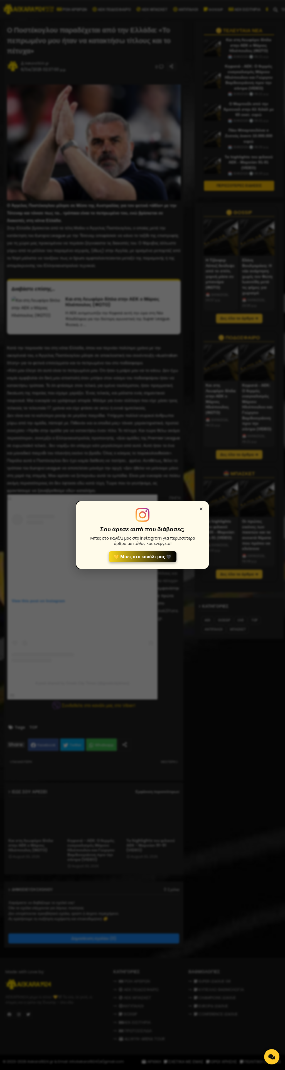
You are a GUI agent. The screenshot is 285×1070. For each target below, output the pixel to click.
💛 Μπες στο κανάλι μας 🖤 (142, 557)
